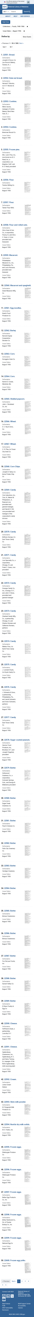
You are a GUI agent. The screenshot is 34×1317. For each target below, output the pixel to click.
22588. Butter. (10, 978)
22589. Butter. (10, 1001)
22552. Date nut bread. (12, 78)
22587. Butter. (10, 956)
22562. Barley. (10, 330)
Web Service (25, 16)
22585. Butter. (10, 911)
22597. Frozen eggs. (13, 1192)
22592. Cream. (10, 1079)
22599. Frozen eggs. (13, 1238)
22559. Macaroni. (10, 255)
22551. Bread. (9, 55)
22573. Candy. (10, 611)
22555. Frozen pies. (11, 149)
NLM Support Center (24, 1304)
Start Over (5, 22)
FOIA (3, 1306)
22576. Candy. (10, 687)
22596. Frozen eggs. (13, 1169)
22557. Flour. (8, 202)
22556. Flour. (8, 180)
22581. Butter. (10, 820)
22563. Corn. (9, 354)
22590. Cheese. (10, 1023)
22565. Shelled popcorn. (14, 399)
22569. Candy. (10, 490)
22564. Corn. (9, 376)
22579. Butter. (10, 768)
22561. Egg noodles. (13, 308)
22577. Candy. (10, 717)
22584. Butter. (10, 888)
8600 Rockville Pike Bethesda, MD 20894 (24, 1295)
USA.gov (22, 1314)
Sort (4, 47)
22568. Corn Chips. (12, 466)
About (8, 16)
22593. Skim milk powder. (15, 1102)
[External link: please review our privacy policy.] (4, 1296)
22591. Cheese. (10, 1047)
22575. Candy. (10, 664)
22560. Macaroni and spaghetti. (17, 285)
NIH (14, 1314)
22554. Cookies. (10, 127)
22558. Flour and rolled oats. (15, 225)
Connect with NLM (8, 1292)
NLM (10, 1314)
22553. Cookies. (10, 101)
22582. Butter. (10, 843)
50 (12, 47)
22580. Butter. (10, 798)
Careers (20, 1308)
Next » (21, 43)
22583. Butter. (10, 866)
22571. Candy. (10, 555)
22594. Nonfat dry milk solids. (17, 1124)
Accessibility (22, 1306)
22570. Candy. (10, 532)
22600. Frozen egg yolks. (15, 1260)
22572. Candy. (10, 583)
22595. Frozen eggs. (13, 1147)
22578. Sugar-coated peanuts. (17, 740)
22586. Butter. (10, 933)
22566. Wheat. (10, 421)
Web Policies (6, 1304)
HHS (17, 1314)
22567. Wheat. (10, 444)
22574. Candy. (10, 641)
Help (15, 16)
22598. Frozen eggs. (13, 1214)
